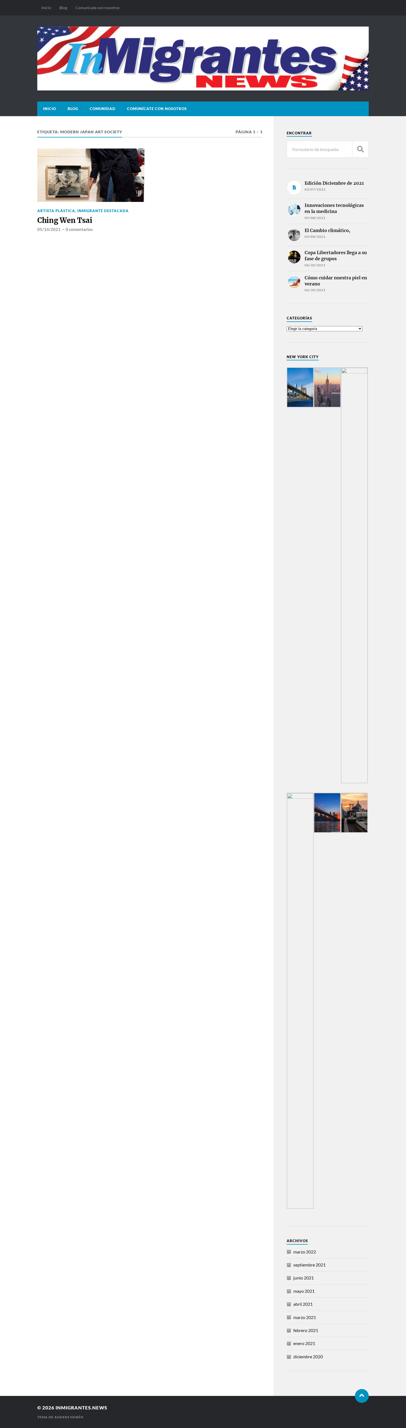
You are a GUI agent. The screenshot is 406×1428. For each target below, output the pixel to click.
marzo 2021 (304, 1317)
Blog (63, 7)
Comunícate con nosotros (97, 7)
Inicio (46, 7)
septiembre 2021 (309, 1264)
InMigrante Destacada (103, 211)
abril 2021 (303, 1304)
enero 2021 (304, 1343)
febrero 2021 (305, 1330)
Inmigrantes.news (81, 1408)
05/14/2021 (48, 229)
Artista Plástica (56, 211)
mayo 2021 (304, 1291)
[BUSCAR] (360, 149)
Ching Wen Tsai (64, 220)
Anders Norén (68, 1417)
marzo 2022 (304, 1251)
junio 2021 (303, 1277)
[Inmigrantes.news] (203, 58)
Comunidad (102, 108)
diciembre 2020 (308, 1356)
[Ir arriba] (362, 1396)
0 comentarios (79, 229)
